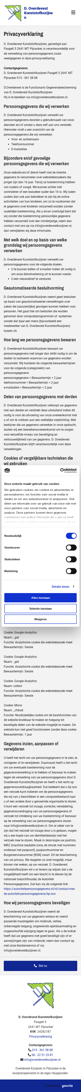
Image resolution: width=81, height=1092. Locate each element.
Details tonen (60, 586)
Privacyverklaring (40, 1036)
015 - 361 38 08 (42, 1050)
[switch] (71, 548)
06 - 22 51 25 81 (42, 1055)
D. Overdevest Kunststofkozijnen (38, 13)
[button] (40, 966)
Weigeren (40, 619)
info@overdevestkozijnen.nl (42, 1059)
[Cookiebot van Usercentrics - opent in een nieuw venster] (60, 470)
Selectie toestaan (40, 608)
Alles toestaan (40, 597)
